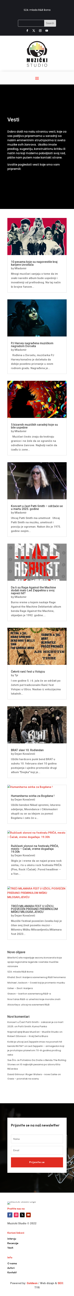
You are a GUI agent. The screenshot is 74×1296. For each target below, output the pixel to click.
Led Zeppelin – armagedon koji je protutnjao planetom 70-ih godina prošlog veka (35, 1050)
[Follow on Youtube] (46, 30)
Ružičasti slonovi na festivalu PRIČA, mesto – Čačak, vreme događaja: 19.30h (35, 848)
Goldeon (32, 1283)
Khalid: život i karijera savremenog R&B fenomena (36, 977)
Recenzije (12, 1243)
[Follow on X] (33, 30)
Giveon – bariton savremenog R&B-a (29, 993)
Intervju (11, 1238)
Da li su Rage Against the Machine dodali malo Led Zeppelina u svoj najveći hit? (33, 590)
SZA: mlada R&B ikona (37, 10)
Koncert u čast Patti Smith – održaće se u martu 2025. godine (37, 507)
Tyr (16, 675)
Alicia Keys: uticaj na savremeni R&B (28, 1004)
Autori (11, 1268)
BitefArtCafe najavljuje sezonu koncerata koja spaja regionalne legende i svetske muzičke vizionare (34, 962)
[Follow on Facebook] (27, 30)
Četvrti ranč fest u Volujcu (28, 671)
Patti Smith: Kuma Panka (32, 1026)
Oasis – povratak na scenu (23, 1078)
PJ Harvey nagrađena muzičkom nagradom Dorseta (32, 345)
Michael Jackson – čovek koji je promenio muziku (36, 982)
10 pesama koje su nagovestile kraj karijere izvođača (34, 263)
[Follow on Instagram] (40, 30)
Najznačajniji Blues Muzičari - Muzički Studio (33, 1032)
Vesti (10, 1247)
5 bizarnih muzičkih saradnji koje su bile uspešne (34, 426)
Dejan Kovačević (25, 753)
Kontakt (12, 1272)
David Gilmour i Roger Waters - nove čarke (32, 1074)
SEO (60, 1283)
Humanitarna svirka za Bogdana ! (32, 796)
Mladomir (21, 268)
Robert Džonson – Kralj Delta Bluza (27, 1036)
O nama (12, 1263)
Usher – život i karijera (20, 988)
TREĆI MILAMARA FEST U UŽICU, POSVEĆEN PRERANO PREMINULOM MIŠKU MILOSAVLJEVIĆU (34, 909)
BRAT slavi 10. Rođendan (27, 750)
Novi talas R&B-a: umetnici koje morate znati (33, 999)
